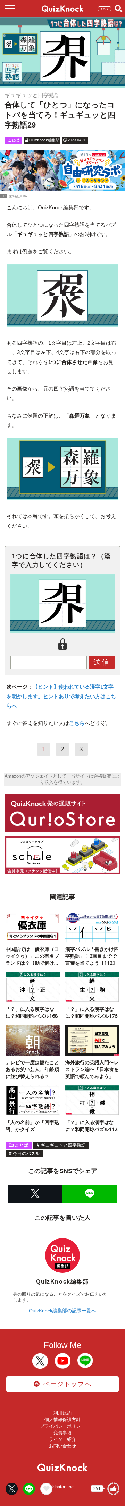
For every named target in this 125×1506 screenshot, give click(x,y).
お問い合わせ (62, 1445)
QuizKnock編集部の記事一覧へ (62, 1310)
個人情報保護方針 (62, 1419)
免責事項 (62, 1432)
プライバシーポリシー (62, 1426)
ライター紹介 (62, 1439)
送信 (101, 662)
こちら (77, 723)
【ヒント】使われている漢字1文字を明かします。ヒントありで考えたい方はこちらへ (61, 696)
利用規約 (62, 1413)
